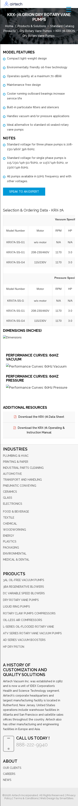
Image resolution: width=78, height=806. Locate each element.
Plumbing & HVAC (16, 455)
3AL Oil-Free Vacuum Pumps (23, 580)
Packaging (11, 547)
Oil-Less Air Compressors (22, 620)
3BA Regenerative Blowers (23, 586)
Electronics (12, 503)
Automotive (12, 473)
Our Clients (12, 767)
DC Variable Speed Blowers (24, 593)
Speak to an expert (24, 191)
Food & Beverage (16, 511)
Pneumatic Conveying (19, 485)
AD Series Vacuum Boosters (24, 640)
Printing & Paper (15, 461)
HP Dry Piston (13, 646)
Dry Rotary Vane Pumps (21, 600)
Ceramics (10, 491)
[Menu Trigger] (68, 9)
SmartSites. (67, 798)
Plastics (9, 541)
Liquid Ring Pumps (16, 606)
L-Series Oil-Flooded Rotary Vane (28, 626)
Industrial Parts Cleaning (23, 467)
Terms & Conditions (26, 798)
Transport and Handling (22, 479)
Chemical (10, 523)
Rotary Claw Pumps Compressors (29, 613)
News (7, 779)
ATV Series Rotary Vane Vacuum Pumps (32, 633)
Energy (8, 535)
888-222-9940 (32, 745)
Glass (7, 497)
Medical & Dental (16, 559)
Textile (8, 517)
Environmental (14, 553)
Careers (9, 773)
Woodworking (14, 529)
